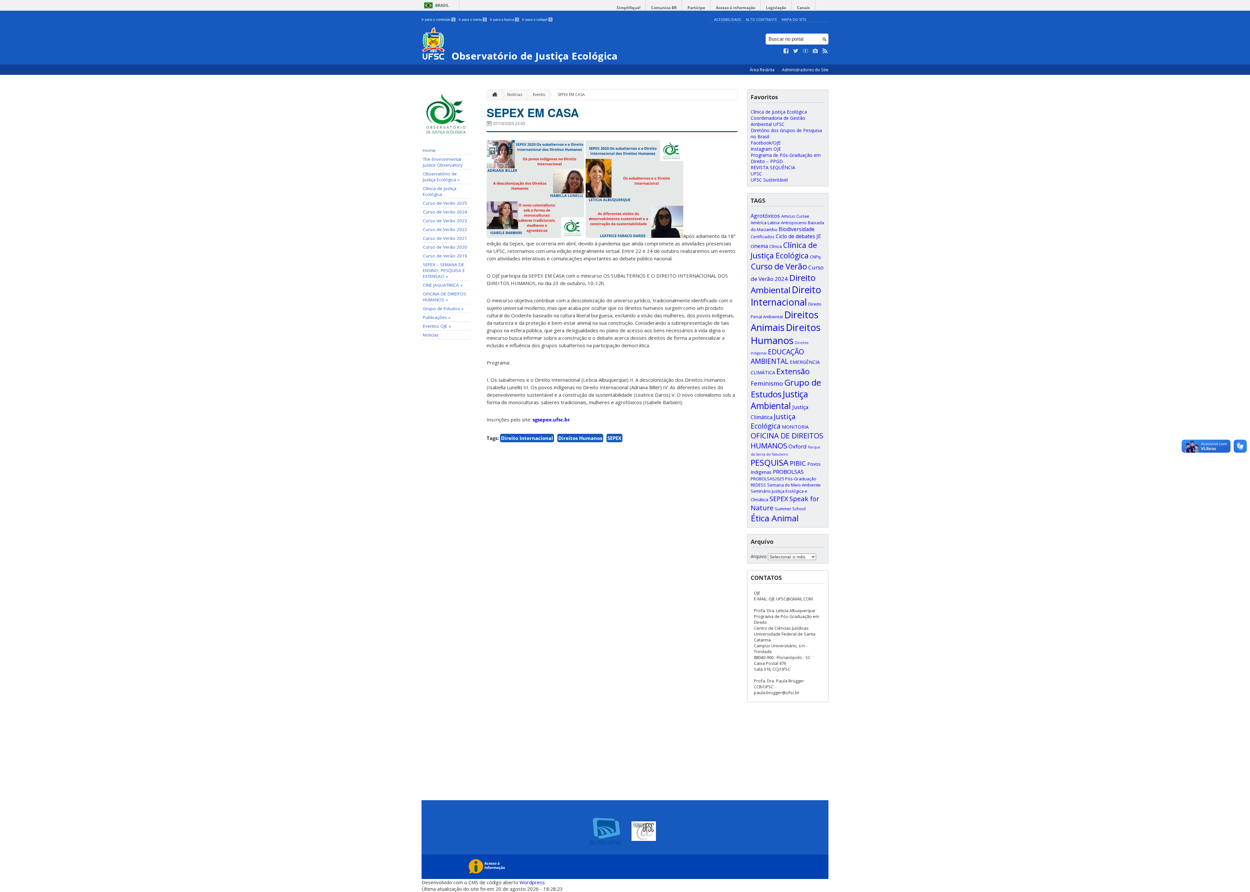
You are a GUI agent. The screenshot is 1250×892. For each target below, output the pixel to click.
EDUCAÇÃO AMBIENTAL (777, 356)
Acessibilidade (727, 19)
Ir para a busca (504, 19)
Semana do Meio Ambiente (794, 485)
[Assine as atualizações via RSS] (825, 51)
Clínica (775, 246)
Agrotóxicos (765, 215)
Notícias (514, 94)
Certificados (762, 237)
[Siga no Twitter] (796, 51)
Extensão (793, 371)
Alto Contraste (761, 19)
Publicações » (437, 317)
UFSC (756, 174)
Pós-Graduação (800, 479)
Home (429, 150)
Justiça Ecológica (773, 421)
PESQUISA (769, 462)
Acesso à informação (735, 7)
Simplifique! (628, 7)
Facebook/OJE (766, 143)
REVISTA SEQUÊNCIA (773, 167)
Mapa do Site (794, 19)
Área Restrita (762, 70)
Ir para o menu (472, 19)
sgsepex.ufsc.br (551, 419)
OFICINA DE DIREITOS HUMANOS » (444, 297)
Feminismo (767, 383)
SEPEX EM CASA (571, 94)
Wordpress (532, 882)
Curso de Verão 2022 (445, 229)
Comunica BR (664, 7)
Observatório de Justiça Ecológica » (441, 177)
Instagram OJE (766, 149)
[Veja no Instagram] (815, 51)
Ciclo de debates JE (798, 236)
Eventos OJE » (437, 326)
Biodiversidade (796, 229)
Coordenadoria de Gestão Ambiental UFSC (778, 121)
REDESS (758, 485)
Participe (696, 7)
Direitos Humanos (580, 438)
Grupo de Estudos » (443, 308)
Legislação (776, 7)
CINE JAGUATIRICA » (443, 285)
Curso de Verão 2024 (445, 212)
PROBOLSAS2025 (767, 479)
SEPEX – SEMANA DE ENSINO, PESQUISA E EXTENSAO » (444, 270)
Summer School (790, 509)
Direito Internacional (527, 438)
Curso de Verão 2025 (445, 203)
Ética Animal (775, 518)
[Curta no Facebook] (786, 51)
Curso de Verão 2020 (445, 247)
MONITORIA (795, 426)
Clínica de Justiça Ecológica (439, 191)
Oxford (797, 446)
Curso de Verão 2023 (445, 221)
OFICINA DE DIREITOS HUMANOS (787, 441)
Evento (539, 94)
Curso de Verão (779, 266)
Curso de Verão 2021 (445, 238)
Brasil (442, 5)
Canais (803, 7)
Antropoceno (794, 223)
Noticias (431, 335)
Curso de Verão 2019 (445, 256)
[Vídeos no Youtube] (805, 51)
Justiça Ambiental (779, 400)
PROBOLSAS (788, 471)
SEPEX (614, 438)
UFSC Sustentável (769, 180)
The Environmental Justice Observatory (443, 162)
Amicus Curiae (795, 216)
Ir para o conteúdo (438, 19)
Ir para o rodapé (536, 19)
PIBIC (798, 463)
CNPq (815, 257)
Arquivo (759, 556)
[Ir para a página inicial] (493, 95)
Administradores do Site (805, 70)
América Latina (765, 223)
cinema (759, 246)
